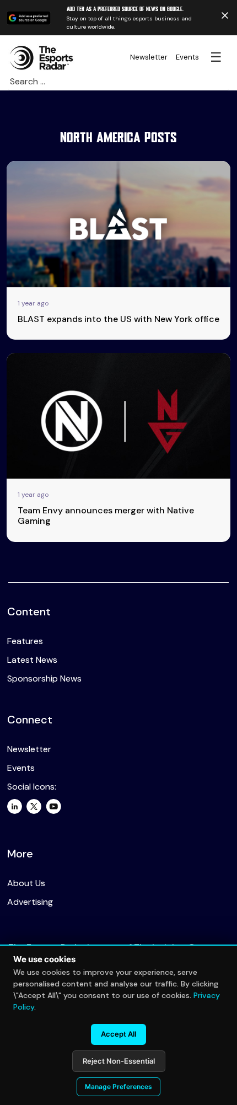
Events (187, 57)
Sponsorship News (44, 678)
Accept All (118, 1033)
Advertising (30, 902)
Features (25, 641)
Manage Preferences (118, 1086)
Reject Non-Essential (119, 1060)
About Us (26, 883)
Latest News (32, 660)
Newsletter (149, 57)
